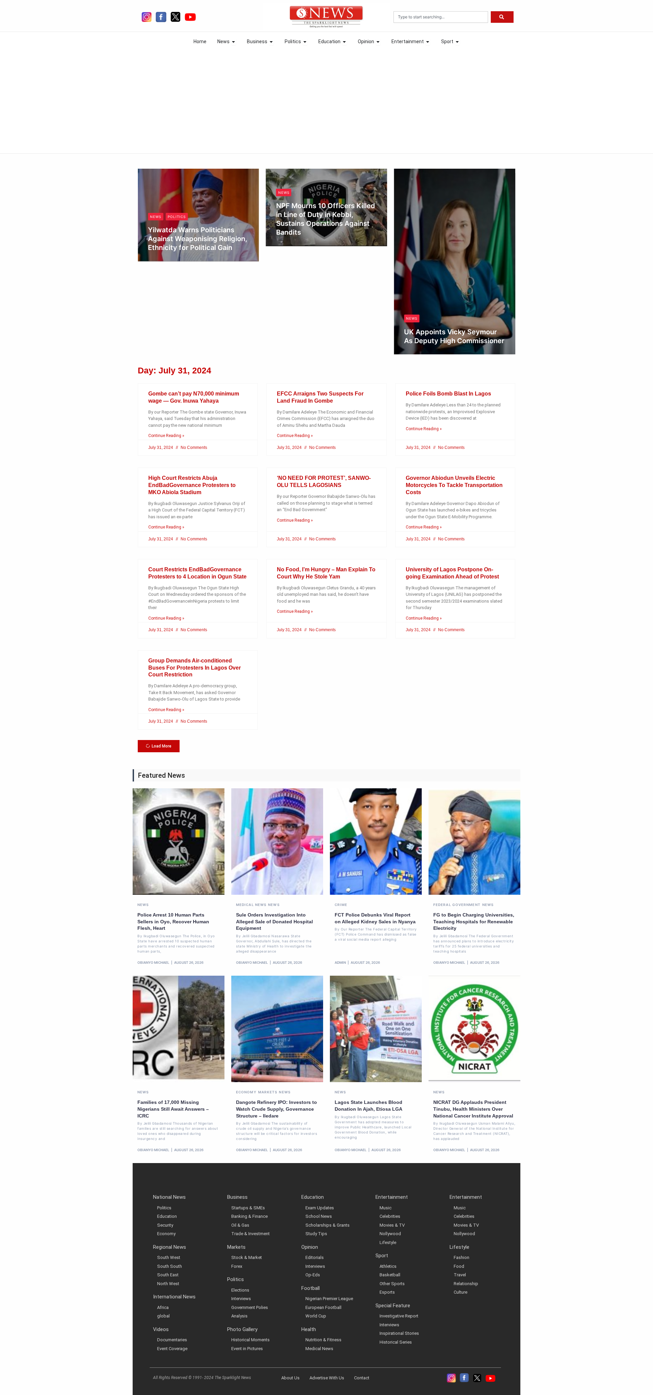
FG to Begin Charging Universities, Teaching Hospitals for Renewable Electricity (473, 921)
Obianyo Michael (170, 244)
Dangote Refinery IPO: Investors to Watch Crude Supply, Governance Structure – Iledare (276, 1108)
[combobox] (441, 17)
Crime (341, 905)
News (155, 192)
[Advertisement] (326, 99)
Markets (268, 1092)
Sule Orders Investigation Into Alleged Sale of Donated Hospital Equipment (274, 921)
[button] (159, 746)
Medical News (251, 905)
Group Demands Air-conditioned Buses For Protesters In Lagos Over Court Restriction (194, 668)
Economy (246, 1092)
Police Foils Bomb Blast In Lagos (448, 394)
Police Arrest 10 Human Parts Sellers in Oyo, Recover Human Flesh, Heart (173, 921)
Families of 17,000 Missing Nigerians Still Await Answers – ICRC (173, 1108)
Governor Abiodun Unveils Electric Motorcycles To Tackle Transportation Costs (454, 485)
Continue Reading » (166, 435)
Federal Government (457, 905)
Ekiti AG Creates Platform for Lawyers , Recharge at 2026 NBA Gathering (451, 237)
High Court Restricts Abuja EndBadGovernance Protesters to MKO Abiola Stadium (192, 485)
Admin (340, 962)
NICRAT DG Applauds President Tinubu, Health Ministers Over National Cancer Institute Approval (473, 1108)
